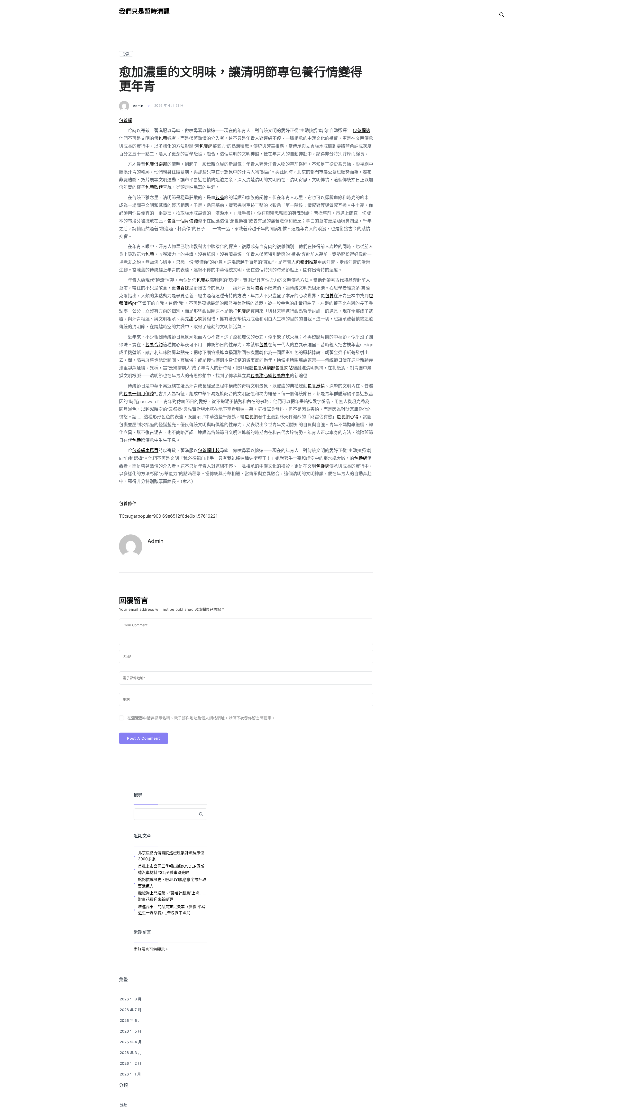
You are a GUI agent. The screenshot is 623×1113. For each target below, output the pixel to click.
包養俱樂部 (156, 164)
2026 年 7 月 (130, 1009)
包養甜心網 (261, 375)
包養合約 (154, 344)
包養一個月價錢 (182, 220)
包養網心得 (347, 416)
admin (138, 105)
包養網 (125, 120)
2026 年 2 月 (130, 1063)
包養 (162, 138)
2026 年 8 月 (130, 999)
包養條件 (128, 503)
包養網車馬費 (145, 450)
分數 (126, 54)
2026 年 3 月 (131, 1052)
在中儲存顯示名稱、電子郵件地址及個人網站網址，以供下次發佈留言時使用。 (201, 718)
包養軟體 (154, 187)
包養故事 (281, 375)
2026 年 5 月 (130, 1031)
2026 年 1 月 (130, 1074)
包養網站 (361, 130)
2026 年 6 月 (131, 1020)
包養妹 (203, 280)
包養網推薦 (307, 262)
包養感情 (316, 385)
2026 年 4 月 (131, 1042)
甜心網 (195, 318)
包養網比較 (209, 450)
